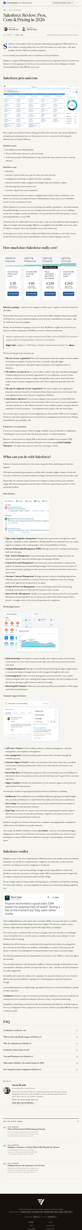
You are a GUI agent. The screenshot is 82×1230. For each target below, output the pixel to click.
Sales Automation (15, 10)
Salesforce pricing (11, 307)
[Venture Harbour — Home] (41, 1202)
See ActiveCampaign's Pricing (63, 3)
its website (43, 831)
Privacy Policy (50, 1225)
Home (4, 10)
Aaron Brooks (19, 1085)
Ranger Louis (11, 345)
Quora (71, 345)
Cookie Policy (51, 1229)
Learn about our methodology (23, 1102)
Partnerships (31, 1229)
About (31, 1225)
